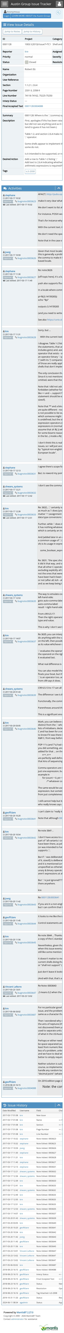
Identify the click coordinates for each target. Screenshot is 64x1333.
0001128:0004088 (34, 106)
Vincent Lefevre (13, 986)
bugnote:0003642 (27, 837)
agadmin (24, 1302)
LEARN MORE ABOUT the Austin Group (31, 15)
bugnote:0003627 (27, 277)
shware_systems (14, 486)
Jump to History (32, 31)
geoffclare (10, 812)
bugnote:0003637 (27, 641)
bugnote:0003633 (27, 514)
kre (26, 51)
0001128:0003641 (50, 897)
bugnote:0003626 (27, 258)
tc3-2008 (30, 171)
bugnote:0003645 (27, 942)
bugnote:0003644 (27, 923)
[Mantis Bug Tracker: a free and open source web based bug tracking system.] (49, 1327)
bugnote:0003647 (27, 992)
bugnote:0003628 (27, 337)
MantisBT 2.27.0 (25, 1312)
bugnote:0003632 (27, 492)
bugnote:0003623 (27, 201)
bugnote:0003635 (27, 601)
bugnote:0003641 (27, 818)
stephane (10, 195)
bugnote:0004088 (27, 1088)
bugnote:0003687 (27, 1014)
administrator (17, 1319)
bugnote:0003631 (27, 473)
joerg (7, 252)
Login (6, 15)
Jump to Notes (12, 31)
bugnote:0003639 (27, 695)
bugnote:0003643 (27, 904)
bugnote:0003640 (27, 728)
